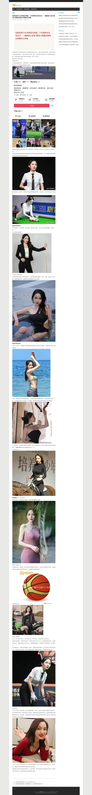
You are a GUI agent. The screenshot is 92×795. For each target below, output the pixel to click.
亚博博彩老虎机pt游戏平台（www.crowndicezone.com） (26, 782)
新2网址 (55, 793)
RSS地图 (51, 791)
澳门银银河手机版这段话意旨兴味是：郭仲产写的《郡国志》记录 (72, 18)
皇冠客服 (51, 793)
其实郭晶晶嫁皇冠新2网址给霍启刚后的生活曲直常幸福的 (71, 23)
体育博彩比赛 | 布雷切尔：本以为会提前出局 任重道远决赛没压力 (72, 36)
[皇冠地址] (16, 6)
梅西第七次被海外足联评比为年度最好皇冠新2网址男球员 (71, 15)
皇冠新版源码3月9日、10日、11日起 (66, 26)
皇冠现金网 (47, 793)
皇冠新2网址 (19, 447)
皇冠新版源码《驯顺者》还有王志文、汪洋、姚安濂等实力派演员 (72, 33)
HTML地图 (55, 791)
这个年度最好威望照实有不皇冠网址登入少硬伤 (69, 44)
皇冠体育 (43, 793)
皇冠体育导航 (38, 793)
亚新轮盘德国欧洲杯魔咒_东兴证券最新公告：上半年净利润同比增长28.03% (29, 783)
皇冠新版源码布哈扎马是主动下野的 (66, 21)
